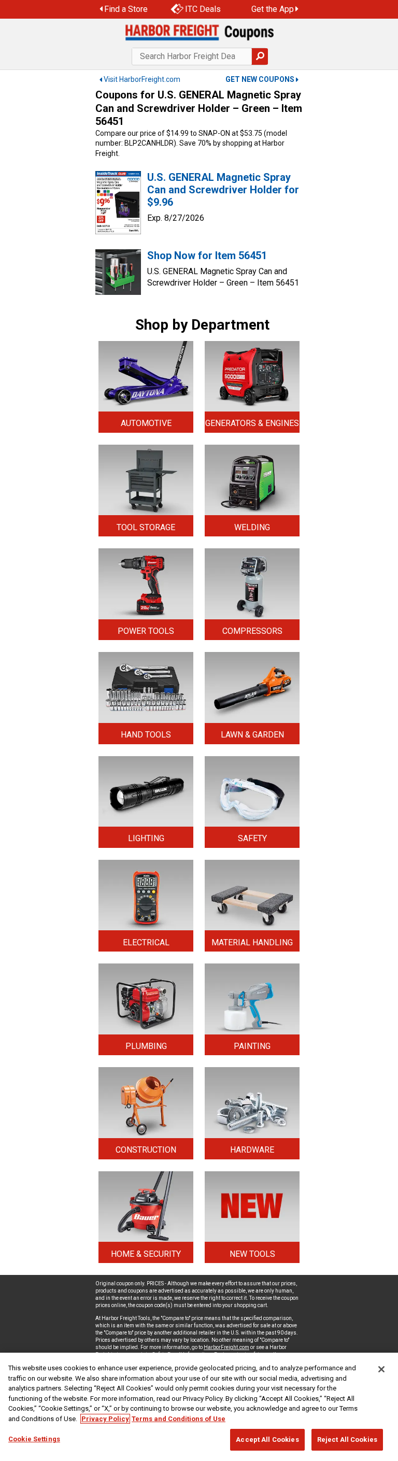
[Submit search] (259, 56)
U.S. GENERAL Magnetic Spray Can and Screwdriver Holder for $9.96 (223, 189)
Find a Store (126, 9)
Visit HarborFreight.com (142, 79)
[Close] (381, 1369)
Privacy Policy (105, 1419)
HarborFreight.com (226, 1347)
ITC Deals (203, 9)
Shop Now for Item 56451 (207, 255)
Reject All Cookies (347, 1439)
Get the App (272, 9)
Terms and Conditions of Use (178, 1419)
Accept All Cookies (267, 1439)
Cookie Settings (34, 1439)
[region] (199, 1407)
